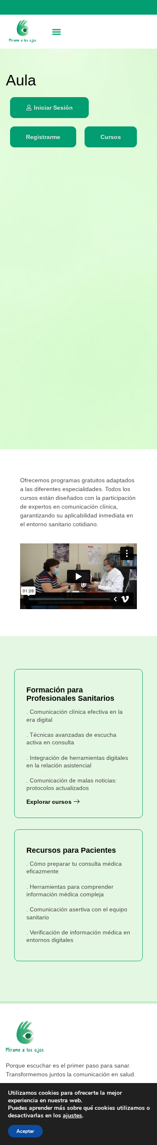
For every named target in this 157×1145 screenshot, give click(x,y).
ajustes (72, 1115)
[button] (57, 32)
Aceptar (25, 1131)
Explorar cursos (49, 802)
